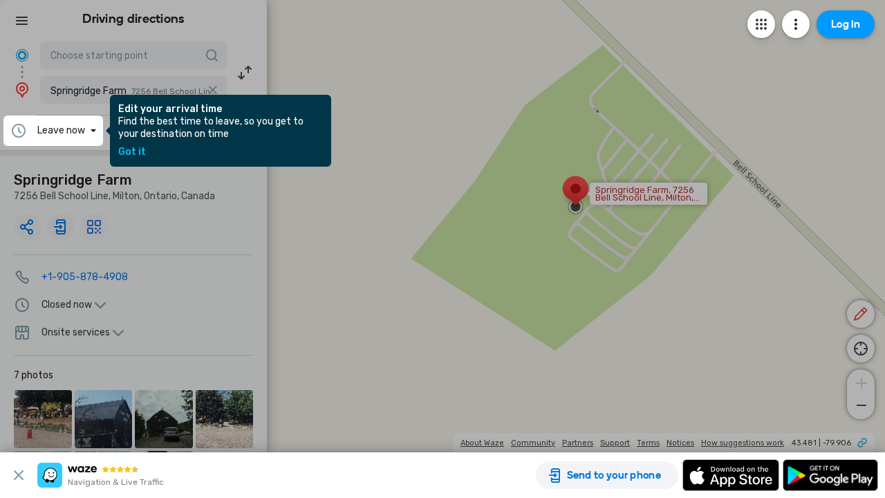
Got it (132, 152)
